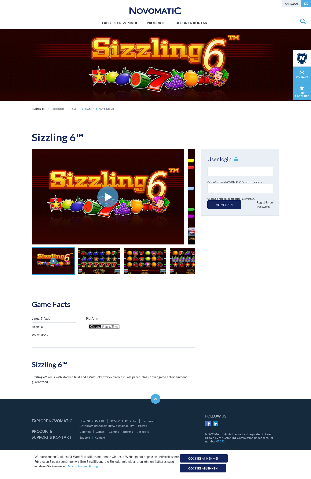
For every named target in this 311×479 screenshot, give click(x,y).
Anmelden (291, 3)
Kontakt (100, 437)
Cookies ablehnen (203, 468)
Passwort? (263, 206)
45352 (220, 441)
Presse (142, 425)
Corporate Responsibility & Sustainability (107, 425)
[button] (53, 261)
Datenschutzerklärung (82, 466)
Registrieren (265, 202)
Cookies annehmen (203, 458)
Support (85, 437)
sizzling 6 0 (106, 109)
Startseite (39, 109)
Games (100, 431)
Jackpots (143, 431)
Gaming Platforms (121, 431)
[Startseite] (155, 10)
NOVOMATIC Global (123, 421)
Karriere (147, 421)
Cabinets (85, 431)
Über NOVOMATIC (92, 421)
